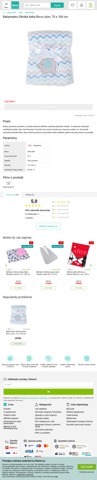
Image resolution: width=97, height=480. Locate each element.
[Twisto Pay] (29, 446)
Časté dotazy (72, 415)
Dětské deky (29, 12)
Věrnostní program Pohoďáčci (48, 412)
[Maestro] (39, 446)
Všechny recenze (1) (48, 226)
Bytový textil (11, 12)
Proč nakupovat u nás (44, 421)
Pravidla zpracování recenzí (78, 425)
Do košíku (18, 288)
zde (56, 476)
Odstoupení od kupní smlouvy (79, 421)
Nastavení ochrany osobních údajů (47, 425)
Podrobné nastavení (86, 472)
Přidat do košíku (48, 107)
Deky (20, 12)
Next (91, 265)
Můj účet (70, 409)
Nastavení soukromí (25, 474)
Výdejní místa (10, 415)
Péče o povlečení (42, 433)
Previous (6, 265)
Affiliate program (11, 418)
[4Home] (4, 12)
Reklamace (71, 418)
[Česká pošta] (8, 453)
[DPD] (16, 453)
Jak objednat (41, 409)
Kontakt (7, 409)
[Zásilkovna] (11, 447)
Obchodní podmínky (44, 430)
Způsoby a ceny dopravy (46, 415)
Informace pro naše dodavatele (12, 422)
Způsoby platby (42, 418)
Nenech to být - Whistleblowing (10, 427)
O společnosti (10, 412)
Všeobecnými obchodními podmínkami (34, 398)
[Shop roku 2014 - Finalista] (86, 454)
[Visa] (29, 451)
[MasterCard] (46, 446)
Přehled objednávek (75, 412)
